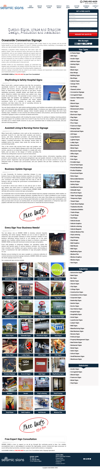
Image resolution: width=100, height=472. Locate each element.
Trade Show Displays (77, 204)
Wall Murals (74, 246)
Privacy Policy (59, 458)
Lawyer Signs (74, 323)
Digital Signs (74, 106)
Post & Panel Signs (76, 165)
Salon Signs (74, 351)
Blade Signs (74, 70)
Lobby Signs (74, 142)
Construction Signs (76, 292)
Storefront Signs (75, 193)
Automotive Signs (76, 272)
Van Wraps (73, 218)
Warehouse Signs (76, 359)
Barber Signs (74, 281)
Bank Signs (74, 275)
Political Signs (75, 337)
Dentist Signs (74, 303)
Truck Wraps (74, 215)
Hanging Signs (75, 128)
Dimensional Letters (77, 109)
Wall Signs (73, 248)
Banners (73, 67)
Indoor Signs (39, 6)
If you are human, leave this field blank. (80, 28)
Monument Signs (76, 151)
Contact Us (95, 6)
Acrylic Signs (74, 58)
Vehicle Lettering (76, 226)
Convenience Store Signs (78, 295)
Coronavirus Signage (77, 92)
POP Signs (73, 156)
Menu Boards (74, 145)
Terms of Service (60, 460)
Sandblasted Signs (76, 187)
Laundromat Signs (76, 320)
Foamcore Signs (75, 126)
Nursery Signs (75, 334)
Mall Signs (73, 325)
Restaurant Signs (76, 345)
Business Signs (86, 6)
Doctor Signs (74, 306)
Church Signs (74, 283)
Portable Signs (75, 162)
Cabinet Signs (75, 81)
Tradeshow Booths (76, 207)
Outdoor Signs (49, 6)
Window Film (74, 254)
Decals (72, 100)
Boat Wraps (74, 72)
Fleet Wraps (74, 120)
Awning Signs (74, 64)
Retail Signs (74, 348)
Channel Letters (75, 89)
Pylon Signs (74, 176)
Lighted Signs (75, 139)
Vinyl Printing (74, 237)
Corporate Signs (75, 297)
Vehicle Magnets (75, 229)
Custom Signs (76, 6)
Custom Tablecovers (77, 98)
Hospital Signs (75, 311)
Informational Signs (76, 131)
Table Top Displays (76, 195)
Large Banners (75, 137)
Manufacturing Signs (77, 328)
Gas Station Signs (76, 309)
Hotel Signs (74, 317)
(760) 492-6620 (89, 1)
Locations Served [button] (60, 463)
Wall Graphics (74, 243)
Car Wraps (73, 86)
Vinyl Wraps (74, 240)
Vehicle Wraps (58, 6)
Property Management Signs (79, 339)
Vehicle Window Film (77, 232)
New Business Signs (76, 331)
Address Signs (75, 61)
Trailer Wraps (74, 212)
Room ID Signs (75, 181)
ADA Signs (73, 56)
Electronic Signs (75, 114)
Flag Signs (73, 117)
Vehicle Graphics (75, 223)
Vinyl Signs (68, 6)
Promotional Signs (76, 173)
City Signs (73, 286)
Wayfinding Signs (76, 251)
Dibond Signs (74, 103)
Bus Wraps (73, 78)
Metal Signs (74, 148)
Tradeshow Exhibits (76, 209)
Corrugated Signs (76, 95)
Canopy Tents (74, 84)
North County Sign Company (63, 456)
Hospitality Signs (76, 314)
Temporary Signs (76, 198)
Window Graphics (76, 257)
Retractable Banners (77, 179)
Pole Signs (73, 159)
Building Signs (75, 75)
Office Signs (74, 153)
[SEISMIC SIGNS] (13, 459)
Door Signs (74, 112)
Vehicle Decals (75, 220)
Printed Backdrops (76, 167)
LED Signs (73, 134)
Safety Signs (74, 184)
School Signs (74, 353)
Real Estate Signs (76, 342)
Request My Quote (82, 34)
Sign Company (31, 6)
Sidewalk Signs (75, 190)
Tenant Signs (74, 201)
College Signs (75, 289)
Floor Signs (74, 123)
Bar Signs (73, 278)
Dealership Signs (75, 300)
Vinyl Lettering (75, 234)
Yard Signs (74, 262)
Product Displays (75, 170)
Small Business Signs (77, 356)
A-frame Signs (75, 53)
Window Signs (75, 260)
